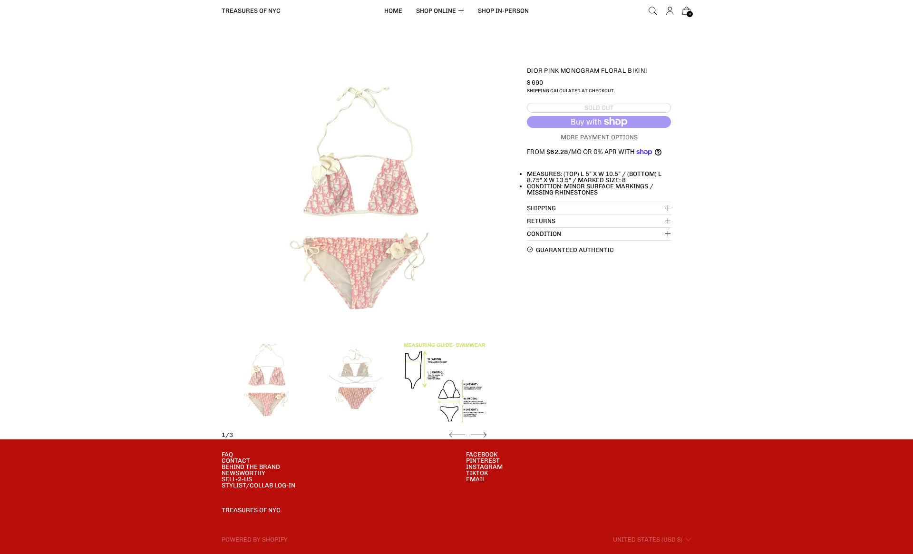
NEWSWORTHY (243, 472)
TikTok (477, 473)
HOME (393, 11)
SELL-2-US (237, 479)
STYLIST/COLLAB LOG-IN (258, 485)
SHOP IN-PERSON (503, 11)
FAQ (227, 454)
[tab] (265, 381)
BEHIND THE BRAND (251, 466)
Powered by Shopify (255, 539)
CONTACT (236, 460)
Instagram (484, 467)
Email (476, 479)
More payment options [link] (599, 137)
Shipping (538, 90)
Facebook (481, 454)
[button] (653, 11)
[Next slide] (478, 435)
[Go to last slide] (457, 435)
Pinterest (483, 460)
